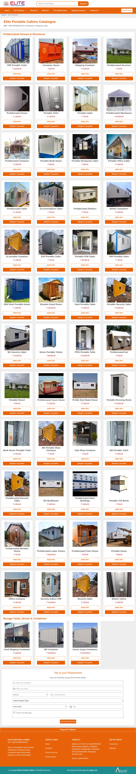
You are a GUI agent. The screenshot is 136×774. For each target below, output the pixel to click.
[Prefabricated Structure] (119, 50)
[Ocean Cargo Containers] (85, 635)
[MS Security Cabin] (17, 337)
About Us (33, 10)
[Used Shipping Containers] (17, 635)
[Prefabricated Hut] (119, 337)
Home (7, 10)
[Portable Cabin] (85, 98)
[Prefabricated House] (17, 98)
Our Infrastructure (60, 10)
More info (17, 74)
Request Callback (17, 78)
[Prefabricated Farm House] (85, 534)
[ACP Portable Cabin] (51, 242)
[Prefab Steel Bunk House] (85, 385)
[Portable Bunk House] (51, 146)
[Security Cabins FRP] (51, 584)
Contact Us (94, 10)
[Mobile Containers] (119, 194)
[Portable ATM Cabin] (85, 242)
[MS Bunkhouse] (51, 483)
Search (83, 3)
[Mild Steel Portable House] (17, 290)
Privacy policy (50, 757)
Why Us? (45, 10)
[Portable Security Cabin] (119, 290)
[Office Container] (17, 584)
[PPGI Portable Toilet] (85, 337)
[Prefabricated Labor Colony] (51, 534)
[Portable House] (119, 534)
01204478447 (127, 10)
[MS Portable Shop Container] (51, 433)
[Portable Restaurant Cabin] (85, 146)
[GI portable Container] (17, 242)
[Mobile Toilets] (119, 584)
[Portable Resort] (17, 385)
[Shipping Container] (85, 50)
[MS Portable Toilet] (119, 433)
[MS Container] (51, 635)
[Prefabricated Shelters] (85, 194)
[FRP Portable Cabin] (119, 242)
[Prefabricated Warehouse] (119, 98)
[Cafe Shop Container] (85, 433)
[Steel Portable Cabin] (85, 290)
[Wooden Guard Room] (51, 290)
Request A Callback (68, 730)
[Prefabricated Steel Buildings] (85, 483)
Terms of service (51, 752)
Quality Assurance (78, 10)
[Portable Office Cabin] (119, 146)
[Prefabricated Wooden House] (17, 534)
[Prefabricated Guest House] (51, 385)
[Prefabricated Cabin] (17, 194)
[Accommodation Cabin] (51, 194)
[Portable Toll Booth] (119, 483)
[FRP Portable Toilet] (17, 50)
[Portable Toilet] (51, 98)
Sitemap (112, 748)
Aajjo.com (93, 770)
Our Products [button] (19, 10)
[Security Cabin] (85, 584)
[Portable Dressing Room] (119, 385)
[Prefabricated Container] (17, 146)
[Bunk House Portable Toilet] (17, 433)
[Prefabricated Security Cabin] (17, 483)
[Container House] (51, 50)
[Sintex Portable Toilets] (51, 337)
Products (48, 748)
